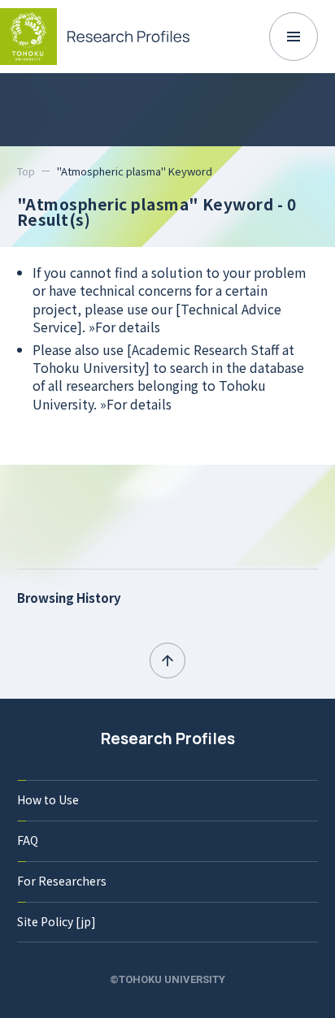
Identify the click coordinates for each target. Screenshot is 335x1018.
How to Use (48, 799)
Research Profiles (168, 738)
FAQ (27, 840)
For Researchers (62, 881)
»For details (124, 326)
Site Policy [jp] (56, 921)
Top (26, 171)
